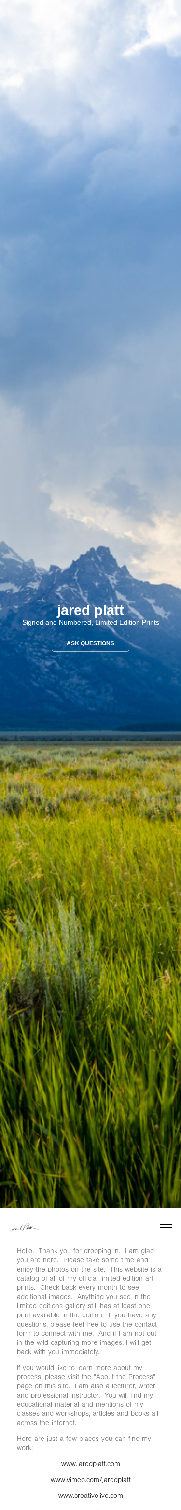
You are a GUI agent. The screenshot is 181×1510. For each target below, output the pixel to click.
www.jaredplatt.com (90, 1464)
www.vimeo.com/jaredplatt (91, 1480)
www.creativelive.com (90, 1496)
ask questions (90, 643)
